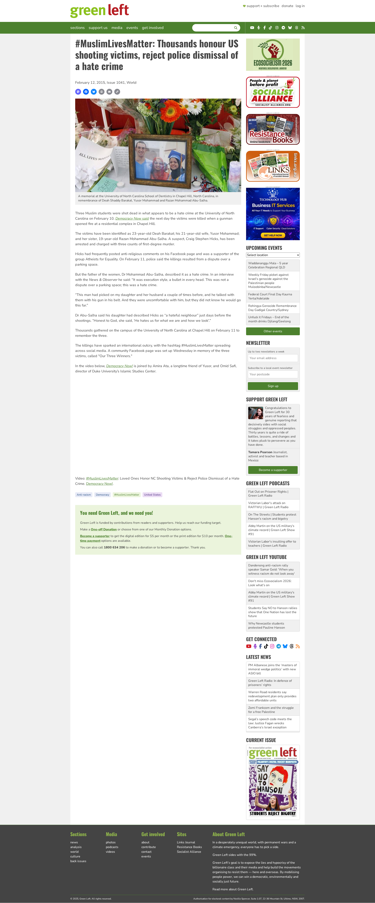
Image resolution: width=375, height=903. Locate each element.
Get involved (153, 27)
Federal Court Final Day (264, 294)
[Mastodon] (78, 92)
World (132, 82)
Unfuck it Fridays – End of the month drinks (268, 319)
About (145, 842)
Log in (300, 6)
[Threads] (292, 646)
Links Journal (186, 842)
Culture (75, 856)
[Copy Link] (117, 92)
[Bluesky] (94, 92)
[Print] (101, 92)
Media (117, 27)
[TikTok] (266, 646)
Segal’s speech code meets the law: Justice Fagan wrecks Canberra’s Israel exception (270, 708)
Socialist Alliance (189, 852)
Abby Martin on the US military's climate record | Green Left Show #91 (271, 530)
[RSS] (298, 646)
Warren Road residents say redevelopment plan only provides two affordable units (272, 681)
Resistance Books (189, 847)
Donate (287, 6)
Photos (111, 842)
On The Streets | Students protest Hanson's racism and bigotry (272, 516)
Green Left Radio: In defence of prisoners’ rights (270, 667)
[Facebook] (86, 92)
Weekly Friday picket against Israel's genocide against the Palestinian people (268, 279)
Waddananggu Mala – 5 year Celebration (268, 265)
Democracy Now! (99, 483)
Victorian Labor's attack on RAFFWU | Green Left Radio (268, 505)
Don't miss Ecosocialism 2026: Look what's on (270, 583)
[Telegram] (278, 646)
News (74, 842)
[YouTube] (248, 646)
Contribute (148, 847)
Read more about (232, 889)
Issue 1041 (116, 82)
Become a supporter (95, 536)
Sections (77, 27)
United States (152, 495)
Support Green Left (266, 399)
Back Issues (78, 861)
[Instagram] (272, 646)
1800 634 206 (114, 547)
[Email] (109, 92)
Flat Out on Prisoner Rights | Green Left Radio (268, 494)
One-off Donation (104, 529)
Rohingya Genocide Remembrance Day (272, 308)
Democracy (102, 495)
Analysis (76, 847)
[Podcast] (255, 646)
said (132, 218)
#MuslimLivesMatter (102, 478)
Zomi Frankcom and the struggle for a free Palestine (271, 694)
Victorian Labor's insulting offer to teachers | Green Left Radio (272, 543)
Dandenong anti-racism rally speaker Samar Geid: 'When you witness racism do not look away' (271, 569)
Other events (273, 331)
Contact (146, 852)
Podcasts (112, 847)
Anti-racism (84, 495)
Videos (110, 852)
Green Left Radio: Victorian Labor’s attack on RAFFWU (273, 721)
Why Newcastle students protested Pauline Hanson (266, 625)
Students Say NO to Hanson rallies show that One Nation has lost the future (272, 612)
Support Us (98, 27)
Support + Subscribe (263, 6)
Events (132, 27)
